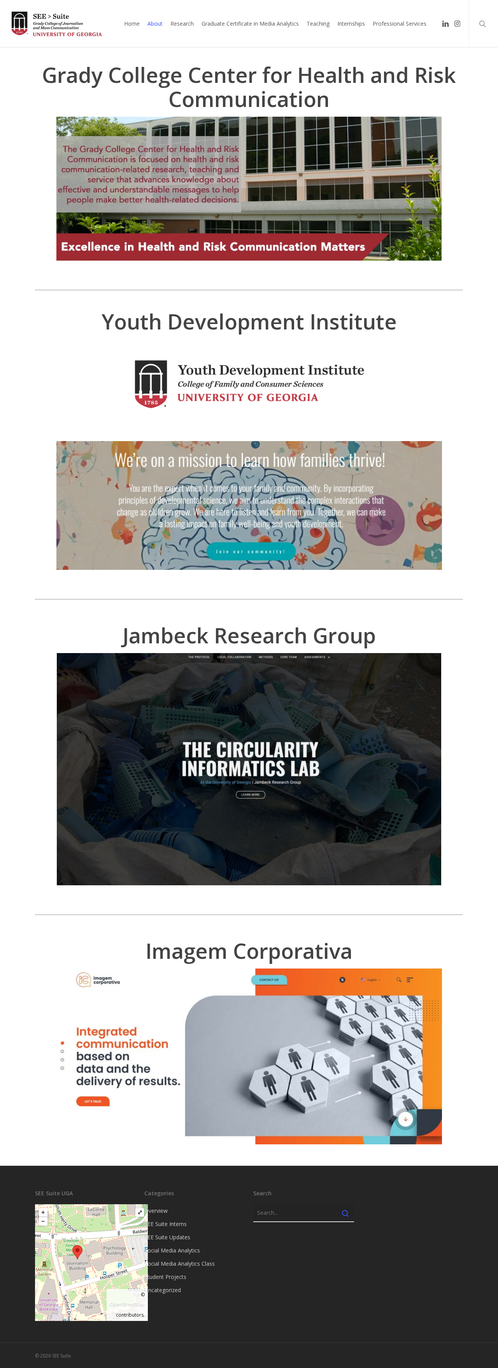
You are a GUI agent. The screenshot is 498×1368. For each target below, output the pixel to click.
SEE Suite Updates (167, 1237)
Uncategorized (162, 1290)
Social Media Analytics (172, 1250)
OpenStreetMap (127, 1304)
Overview (156, 1210)
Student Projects (165, 1276)
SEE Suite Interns (165, 1224)
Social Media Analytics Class (179, 1263)
